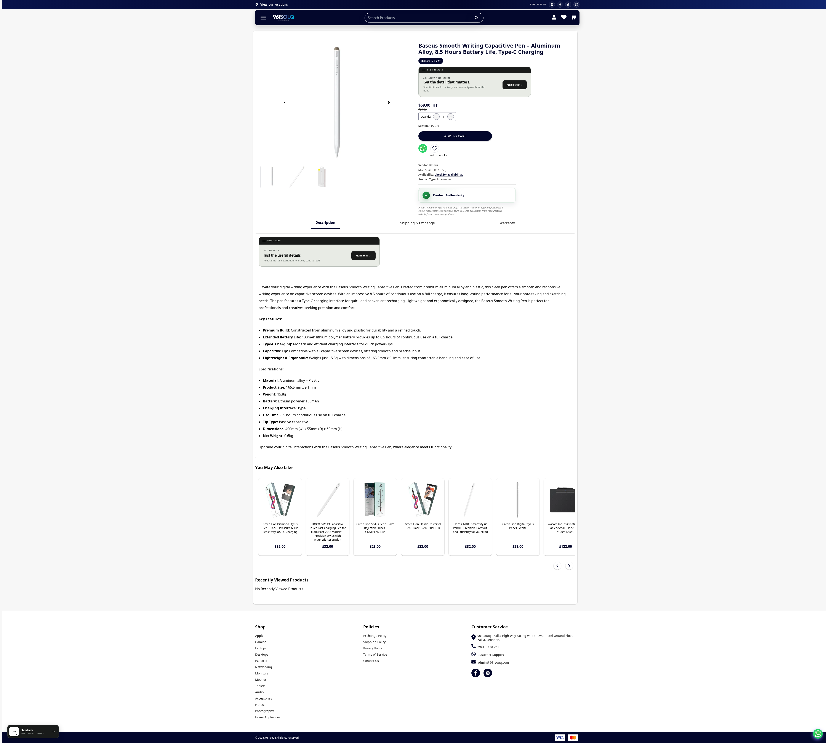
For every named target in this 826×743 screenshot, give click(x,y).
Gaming (261, 642)
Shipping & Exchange (417, 223)
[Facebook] (560, 5)
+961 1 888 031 (488, 647)
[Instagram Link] (487, 673)
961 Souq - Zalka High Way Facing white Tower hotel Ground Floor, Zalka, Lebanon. (525, 638)
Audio (259, 692)
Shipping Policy (374, 642)
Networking (263, 667)
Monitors (261, 673)
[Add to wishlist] (434, 148)
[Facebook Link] (475, 673)
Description (325, 222)
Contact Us (371, 661)
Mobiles (261, 679)
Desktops (261, 654)
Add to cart (455, 136)
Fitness (260, 705)
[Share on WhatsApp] (422, 148)
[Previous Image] (284, 102)
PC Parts (261, 661)
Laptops (261, 648)
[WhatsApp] (576, 5)
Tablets (260, 686)
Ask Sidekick (515, 84)
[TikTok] (568, 5)
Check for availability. (449, 174)
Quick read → (363, 255)
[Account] (554, 17)
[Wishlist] (564, 17)
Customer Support (490, 655)
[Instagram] (552, 5)
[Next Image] (389, 102)
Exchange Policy (374, 636)
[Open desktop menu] (263, 18)
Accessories (263, 698)
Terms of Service (375, 654)
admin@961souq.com (493, 662)
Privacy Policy (373, 648)
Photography (264, 711)
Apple (259, 636)
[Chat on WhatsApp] (818, 734)
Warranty (507, 223)
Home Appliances (267, 717)
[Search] (476, 17)
